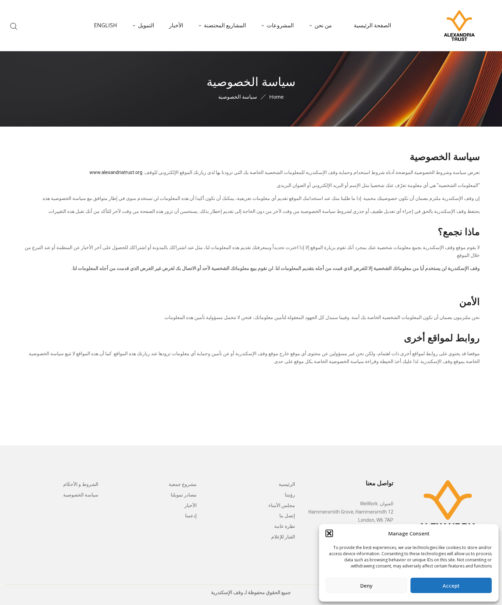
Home (276, 96)
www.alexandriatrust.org (115, 172)
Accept (451, 585)
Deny (366, 585)
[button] (329, 533)
